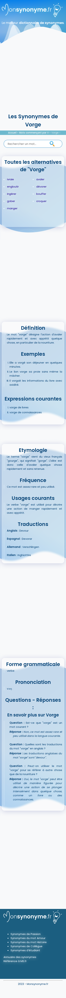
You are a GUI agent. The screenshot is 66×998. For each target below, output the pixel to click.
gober (11, 201)
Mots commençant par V (34, 132)
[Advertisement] (33, 77)
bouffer (41, 194)
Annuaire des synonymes (20, 957)
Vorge (55, 132)
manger (12, 208)
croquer (41, 201)
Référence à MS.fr (15, 961)
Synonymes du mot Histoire (29, 942)
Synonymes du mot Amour (28, 938)
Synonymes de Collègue (26, 946)
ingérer (11, 194)
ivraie (10, 179)
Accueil (12, 132)
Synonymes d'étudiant (25, 950)
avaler (40, 179)
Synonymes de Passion (26, 934)
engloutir (13, 186)
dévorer (41, 186)
